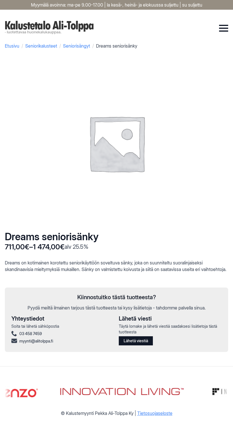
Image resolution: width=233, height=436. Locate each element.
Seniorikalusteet (41, 46)
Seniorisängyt (76, 46)
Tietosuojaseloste (154, 413)
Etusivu (12, 46)
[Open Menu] (223, 28)
